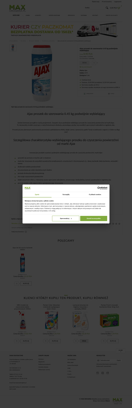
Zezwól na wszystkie (94, 218)
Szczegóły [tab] (66, 194)
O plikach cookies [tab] (95, 194)
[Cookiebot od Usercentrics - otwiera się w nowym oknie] (98, 188)
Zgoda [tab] (37, 194)
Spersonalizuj (64, 218)
